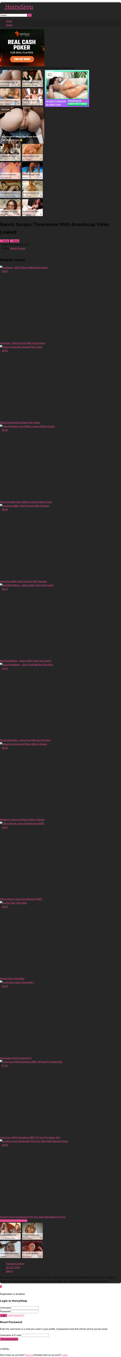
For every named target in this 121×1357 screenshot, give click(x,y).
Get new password (9, 1339)
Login (3, 1315)
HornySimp (18, 6)
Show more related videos (13, 1220)
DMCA (9, 1271)
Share (15, 241)
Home (9, 21)
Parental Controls (15, 1264)
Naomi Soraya (17, 248)
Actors (9, 25)
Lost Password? (16, 1315)
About (5, 241)
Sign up (29, 1355)
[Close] (1, 1290)
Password (5, 1311)
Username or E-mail (10, 1335)
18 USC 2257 (13, 1267)
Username (5, 1308)
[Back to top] (1, 1286)
